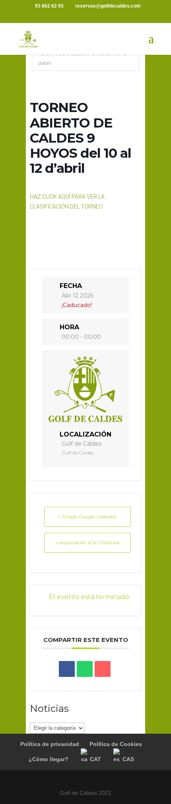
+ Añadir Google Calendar (87, 517)
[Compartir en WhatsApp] (85, 669)
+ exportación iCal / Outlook (88, 542)
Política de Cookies (115, 744)
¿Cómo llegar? (48, 759)
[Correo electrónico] (103, 669)
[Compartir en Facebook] (67, 669)
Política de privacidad (49, 744)
